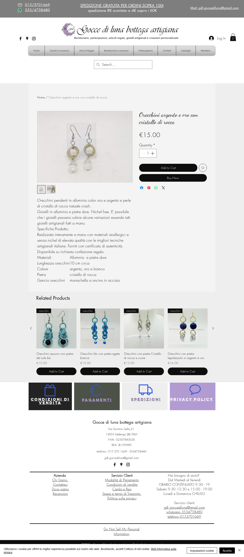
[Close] (239, 550)
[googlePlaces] (27, 38)
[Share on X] (163, 187)
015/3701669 (37, 4)
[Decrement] (143, 153)
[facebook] (20, 38)
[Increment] (153, 153)
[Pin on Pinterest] (149, 187)
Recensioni (60, 493)
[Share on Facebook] (141, 187)
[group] (122, 341)
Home (41, 97)
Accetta (227, 550)
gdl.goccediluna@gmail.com (121, 458)
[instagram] (33, 38)
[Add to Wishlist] (203, 168)
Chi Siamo (60, 480)
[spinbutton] (148, 153)
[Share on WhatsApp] (156, 187)
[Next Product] (213, 328)
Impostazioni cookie (202, 550)
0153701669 (190, 516)
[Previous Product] (31, 328)
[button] (233, 37)
